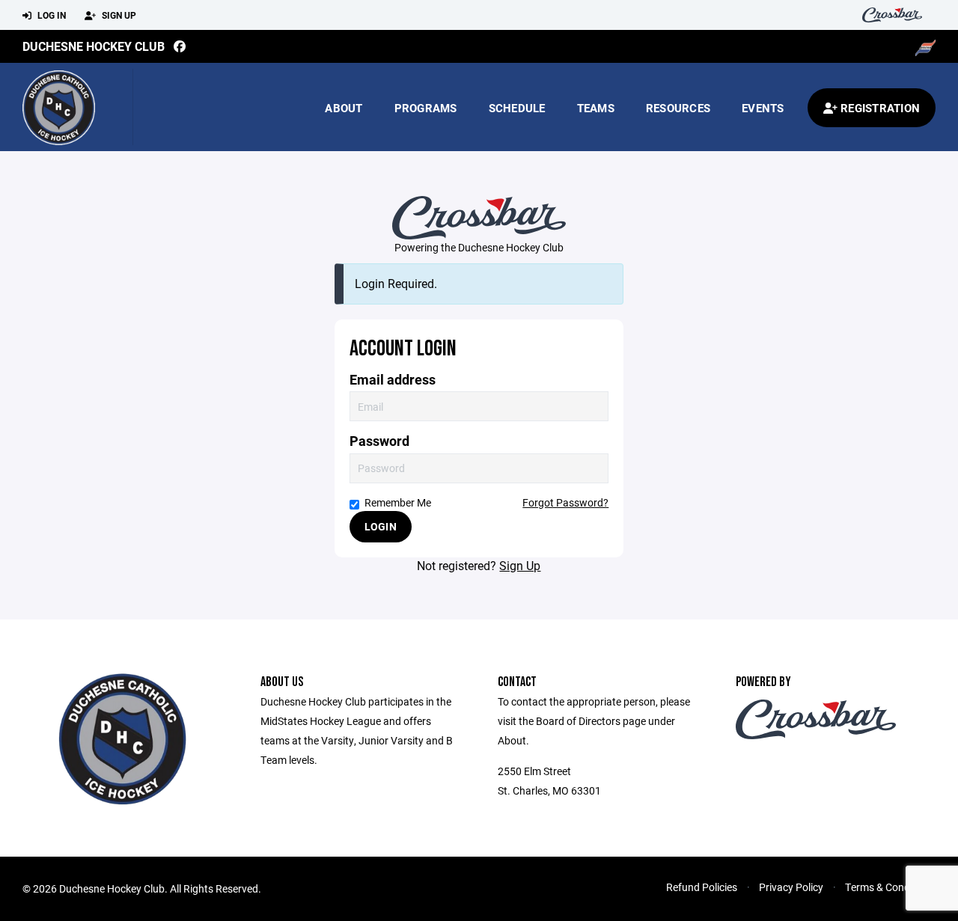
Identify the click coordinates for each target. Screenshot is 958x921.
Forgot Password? (565, 502)
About (343, 107)
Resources (678, 107)
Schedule (517, 107)
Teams (595, 107)
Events (763, 107)
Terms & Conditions (890, 887)
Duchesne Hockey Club (93, 46)
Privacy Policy (791, 887)
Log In (50, 15)
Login (380, 526)
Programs (425, 107)
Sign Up (118, 15)
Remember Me (397, 502)
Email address (393, 379)
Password (379, 441)
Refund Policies (701, 887)
